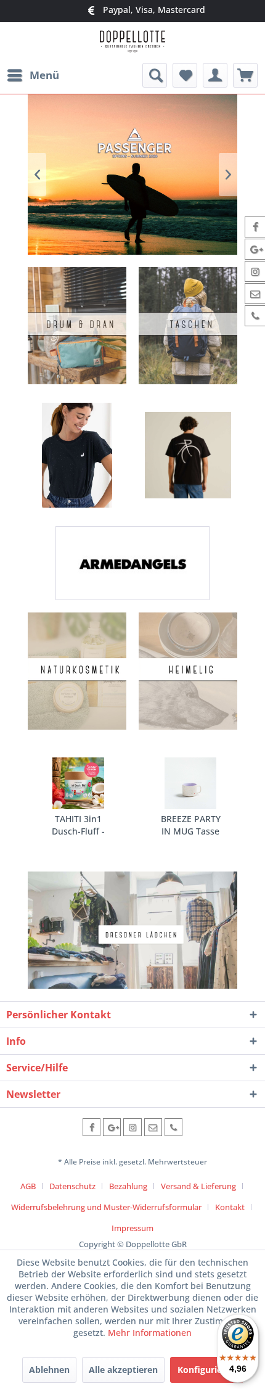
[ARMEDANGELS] (132, 563)
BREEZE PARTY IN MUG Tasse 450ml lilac (185, 825)
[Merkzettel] (185, 75)
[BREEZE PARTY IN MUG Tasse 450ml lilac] (185, 783)
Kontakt (230, 1207)
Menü (44, 75)
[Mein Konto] (215, 75)
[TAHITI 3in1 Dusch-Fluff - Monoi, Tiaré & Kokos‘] (71, 783)
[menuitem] (32, 75)
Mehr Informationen (150, 1332)
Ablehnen (49, 1369)
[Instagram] (132, 1127)
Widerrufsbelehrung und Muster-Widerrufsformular (106, 1207)
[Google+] (112, 1127)
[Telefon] (173, 1127)
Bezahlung (128, 1186)
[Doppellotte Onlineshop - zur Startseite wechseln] (132, 43)
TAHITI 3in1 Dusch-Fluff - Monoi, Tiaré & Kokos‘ (71, 825)
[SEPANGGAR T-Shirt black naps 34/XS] (77, 455)
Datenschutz (72, 1186)
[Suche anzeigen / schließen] (154, 75)
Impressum (132, 1228)
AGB (28, 1186)
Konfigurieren (206, 1369)
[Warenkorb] (245, 75)
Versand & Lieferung (198, 1186)
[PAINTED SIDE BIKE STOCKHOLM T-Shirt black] (188, 455)
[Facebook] (91, 1127)
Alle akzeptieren (123, 1369)
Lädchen (132, 930)
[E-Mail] (153, 1127)
